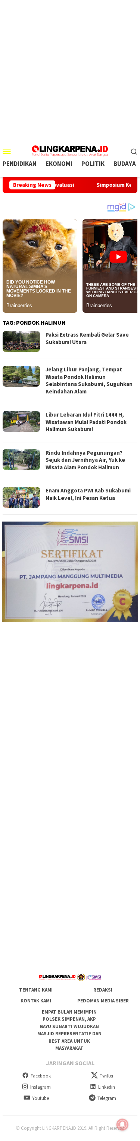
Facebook (41, 1076)
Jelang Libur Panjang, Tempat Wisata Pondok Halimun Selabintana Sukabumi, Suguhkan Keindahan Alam (89, 380)
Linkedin (106, 1087)
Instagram (40, 1087)
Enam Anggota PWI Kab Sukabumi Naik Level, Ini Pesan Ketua (88, 494)
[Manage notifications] (122, 1125)
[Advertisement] (70, 70)
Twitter (106, 1076)
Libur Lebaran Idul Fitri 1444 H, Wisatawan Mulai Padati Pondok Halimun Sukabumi (86, 422)
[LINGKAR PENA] (70, 150)
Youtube (40, 1098)
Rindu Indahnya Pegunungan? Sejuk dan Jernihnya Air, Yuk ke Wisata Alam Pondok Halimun (85, 460)
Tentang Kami (36, 990)
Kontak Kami (36, 1001)
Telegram (106, 1098)
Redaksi (102, 990)
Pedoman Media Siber (103, 1001)
